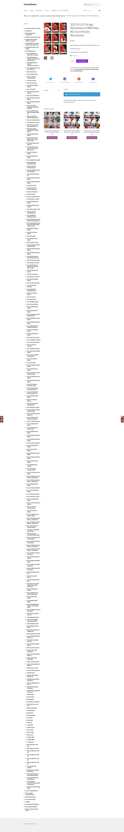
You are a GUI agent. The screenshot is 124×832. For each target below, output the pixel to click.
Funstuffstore (30, 4)
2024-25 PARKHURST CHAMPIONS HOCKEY (31, 163)
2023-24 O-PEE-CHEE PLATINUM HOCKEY (31, 212)
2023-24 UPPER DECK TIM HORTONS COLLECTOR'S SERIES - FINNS (32, 266)
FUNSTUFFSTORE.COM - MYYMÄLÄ (32, 28)
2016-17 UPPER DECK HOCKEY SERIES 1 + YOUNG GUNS (33, 522)
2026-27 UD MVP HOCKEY (32, 74)
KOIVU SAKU (29, 717)
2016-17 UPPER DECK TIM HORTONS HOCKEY (32, 526)
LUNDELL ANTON (30, 727)
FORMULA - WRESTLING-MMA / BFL (32, 37)
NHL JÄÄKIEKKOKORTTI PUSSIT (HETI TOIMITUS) (32, 54)
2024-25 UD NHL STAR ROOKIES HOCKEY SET (32, 188)
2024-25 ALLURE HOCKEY (32, 191)
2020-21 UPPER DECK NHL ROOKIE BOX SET (32, 404)
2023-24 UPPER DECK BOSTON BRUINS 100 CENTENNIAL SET (33, 220)
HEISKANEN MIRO (31, 710)
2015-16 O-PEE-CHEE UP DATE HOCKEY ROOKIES (33, 538)
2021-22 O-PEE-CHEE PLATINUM (31, 345)
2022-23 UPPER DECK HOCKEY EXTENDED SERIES (33, 315)
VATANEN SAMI (30, 742)
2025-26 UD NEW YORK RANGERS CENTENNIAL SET (33, 116)
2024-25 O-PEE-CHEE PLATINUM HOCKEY (31, 167)
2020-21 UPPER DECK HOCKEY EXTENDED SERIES (33, 410)
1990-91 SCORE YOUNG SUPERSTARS (32, 658)
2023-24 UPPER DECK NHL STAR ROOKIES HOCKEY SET (33, 257)
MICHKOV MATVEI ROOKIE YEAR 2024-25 (32, 687)
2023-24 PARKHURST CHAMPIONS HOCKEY (31, 216)
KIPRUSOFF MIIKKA (31, 715)
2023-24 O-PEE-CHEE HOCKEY (33, 260)
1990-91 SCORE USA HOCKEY (33, 661)
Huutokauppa (39, 10)
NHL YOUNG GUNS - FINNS (32, 748)
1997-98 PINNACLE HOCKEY (33, 617)
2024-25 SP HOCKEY (31, 194)
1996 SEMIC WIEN (30, 672)
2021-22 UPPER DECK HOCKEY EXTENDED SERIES (33, 373)
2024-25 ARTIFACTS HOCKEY (33, 199)
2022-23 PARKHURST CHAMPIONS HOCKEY (31, 290)
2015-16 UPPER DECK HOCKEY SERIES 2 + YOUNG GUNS (33, 545)
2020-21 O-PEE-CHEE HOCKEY (33, 421)
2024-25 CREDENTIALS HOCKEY (33, 160)
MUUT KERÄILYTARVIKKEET (31, 806)
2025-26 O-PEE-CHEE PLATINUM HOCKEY (31, 77)
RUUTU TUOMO (30, 732)
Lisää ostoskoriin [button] (52, 137)
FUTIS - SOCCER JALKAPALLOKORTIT (29, 793)
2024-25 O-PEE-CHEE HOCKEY (33, 196)
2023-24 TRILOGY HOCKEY (32, 242)
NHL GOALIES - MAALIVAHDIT (33, 701)
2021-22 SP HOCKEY (31, 362)
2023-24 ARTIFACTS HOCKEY (33, 262)
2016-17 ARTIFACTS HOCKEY (33, 496)
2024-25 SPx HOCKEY (31, 185)
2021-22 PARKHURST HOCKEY (33, 348)
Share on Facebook (64, 82)
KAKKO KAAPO (30, 713)
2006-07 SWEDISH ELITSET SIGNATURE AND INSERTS (33, 774)
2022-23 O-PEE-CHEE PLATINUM (31, 286)
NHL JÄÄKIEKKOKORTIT (34, 15)
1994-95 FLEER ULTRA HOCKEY (33, 633)
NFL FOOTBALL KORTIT (30, 799)
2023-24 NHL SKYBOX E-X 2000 (33, 209)
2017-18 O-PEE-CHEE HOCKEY (33, 487)
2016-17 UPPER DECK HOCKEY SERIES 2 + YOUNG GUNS (33, 518)
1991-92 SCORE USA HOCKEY (33, 647)
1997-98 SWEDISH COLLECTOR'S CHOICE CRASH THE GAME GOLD (33, 783)
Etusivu (25, 10)
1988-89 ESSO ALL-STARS (32, 668)
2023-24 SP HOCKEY (31, 236)
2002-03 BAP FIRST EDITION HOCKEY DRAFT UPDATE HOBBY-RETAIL (33, 585)
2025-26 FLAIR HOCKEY (32, 83)
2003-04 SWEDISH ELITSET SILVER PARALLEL (33, 778)
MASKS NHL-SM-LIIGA (31, 71)
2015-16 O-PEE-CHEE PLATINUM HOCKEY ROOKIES (33, 534)
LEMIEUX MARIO (30, 699)
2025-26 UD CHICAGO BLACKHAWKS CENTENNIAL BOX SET (33, 130)
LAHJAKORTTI (28, 30)
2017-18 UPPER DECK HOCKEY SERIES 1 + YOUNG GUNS (33, 480)
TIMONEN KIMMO (30, 739)
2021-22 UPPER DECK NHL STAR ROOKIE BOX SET (32, 388)
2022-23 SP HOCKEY (31, 297)
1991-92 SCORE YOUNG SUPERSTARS (32, 650)
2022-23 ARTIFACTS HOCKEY (33, 276)
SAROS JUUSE (30, 734)
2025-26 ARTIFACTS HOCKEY (33, 122)
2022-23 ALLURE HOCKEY (32, 274)
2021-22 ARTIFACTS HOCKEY (33, 337)
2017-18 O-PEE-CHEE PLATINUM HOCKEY (31, 469)
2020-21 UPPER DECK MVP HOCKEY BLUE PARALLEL (32, 418)
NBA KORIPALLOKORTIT (30, 797)
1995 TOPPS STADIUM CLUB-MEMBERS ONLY (33, 630)
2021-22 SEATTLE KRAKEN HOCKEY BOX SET (32, 355)
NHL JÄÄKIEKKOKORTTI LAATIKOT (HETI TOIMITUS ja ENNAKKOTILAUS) (33, 59)
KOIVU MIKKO (30, 720)
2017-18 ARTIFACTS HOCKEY (33, 494)
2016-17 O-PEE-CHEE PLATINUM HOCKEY (31, 507)
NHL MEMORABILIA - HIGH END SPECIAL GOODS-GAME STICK (32, 44)
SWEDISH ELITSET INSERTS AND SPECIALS (33, 770)
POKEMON (27, 801)
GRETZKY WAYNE (30, 696)
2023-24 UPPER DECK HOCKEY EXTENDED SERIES (33, 245)
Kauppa (31, 10)
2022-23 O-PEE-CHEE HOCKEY (33, 283)
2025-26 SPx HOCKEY (31, 80)
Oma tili (47, 10)
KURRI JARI (29, 722)
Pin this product (79, 82)
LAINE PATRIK (30, 725)
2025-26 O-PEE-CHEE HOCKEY (33, 120)
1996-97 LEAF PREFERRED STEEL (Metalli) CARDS (32, 620)
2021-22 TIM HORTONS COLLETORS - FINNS (32, 385)
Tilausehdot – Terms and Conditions (60, 10)
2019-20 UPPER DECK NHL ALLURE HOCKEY (32, 428)
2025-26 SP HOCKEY (31, 89)
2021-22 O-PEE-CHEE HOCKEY (33, 342)
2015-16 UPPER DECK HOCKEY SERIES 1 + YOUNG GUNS (33, 549)
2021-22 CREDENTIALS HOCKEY (33, 339)
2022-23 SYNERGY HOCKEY (32, 301)
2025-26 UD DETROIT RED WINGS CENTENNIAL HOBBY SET (33, 112)
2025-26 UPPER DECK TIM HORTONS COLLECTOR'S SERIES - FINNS (32, 139)
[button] (65, 25)
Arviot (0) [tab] (46, 90)
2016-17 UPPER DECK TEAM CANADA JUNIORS (33, 515)
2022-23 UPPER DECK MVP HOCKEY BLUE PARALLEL (32, 326)
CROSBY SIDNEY (30, 694)
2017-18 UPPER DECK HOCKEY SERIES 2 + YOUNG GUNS (33, 477)
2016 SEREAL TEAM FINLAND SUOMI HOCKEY (33, 530)
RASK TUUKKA (30, 730)
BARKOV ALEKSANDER (32, 708)
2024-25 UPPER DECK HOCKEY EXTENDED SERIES (33, 170)
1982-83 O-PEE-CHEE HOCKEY (33, 670)
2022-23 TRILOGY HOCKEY (32, 304)
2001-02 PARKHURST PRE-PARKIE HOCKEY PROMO (32, 593)
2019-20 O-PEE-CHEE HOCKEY (33, 443)
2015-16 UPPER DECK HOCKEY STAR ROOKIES (33, 542)
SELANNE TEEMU (30, 737)
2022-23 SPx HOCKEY (31, 299)
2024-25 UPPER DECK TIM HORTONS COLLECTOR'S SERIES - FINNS (32, 148)
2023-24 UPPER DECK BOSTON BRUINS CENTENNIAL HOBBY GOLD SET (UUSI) (33, 224)
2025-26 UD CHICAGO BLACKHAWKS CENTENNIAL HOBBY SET (52, 15)
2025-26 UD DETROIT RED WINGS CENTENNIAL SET (32, 125)
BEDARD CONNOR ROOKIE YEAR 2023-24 (32, 676)
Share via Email (93, 82)
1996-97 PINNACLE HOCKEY (33, 623)
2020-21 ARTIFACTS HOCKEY (33, 407)
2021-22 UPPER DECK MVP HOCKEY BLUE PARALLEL (32, 392)
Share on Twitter (51, 82)
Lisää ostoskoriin (82, 61)
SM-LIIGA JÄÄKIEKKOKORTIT (31, 790)
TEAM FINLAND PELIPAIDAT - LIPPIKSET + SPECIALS (31, 40)
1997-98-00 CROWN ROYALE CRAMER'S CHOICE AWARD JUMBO (33, 606)
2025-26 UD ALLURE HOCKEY (33, 95)
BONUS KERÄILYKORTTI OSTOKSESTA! (30, 34)
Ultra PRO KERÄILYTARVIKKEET (32, 804)
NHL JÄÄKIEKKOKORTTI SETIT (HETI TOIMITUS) (33, 68)
